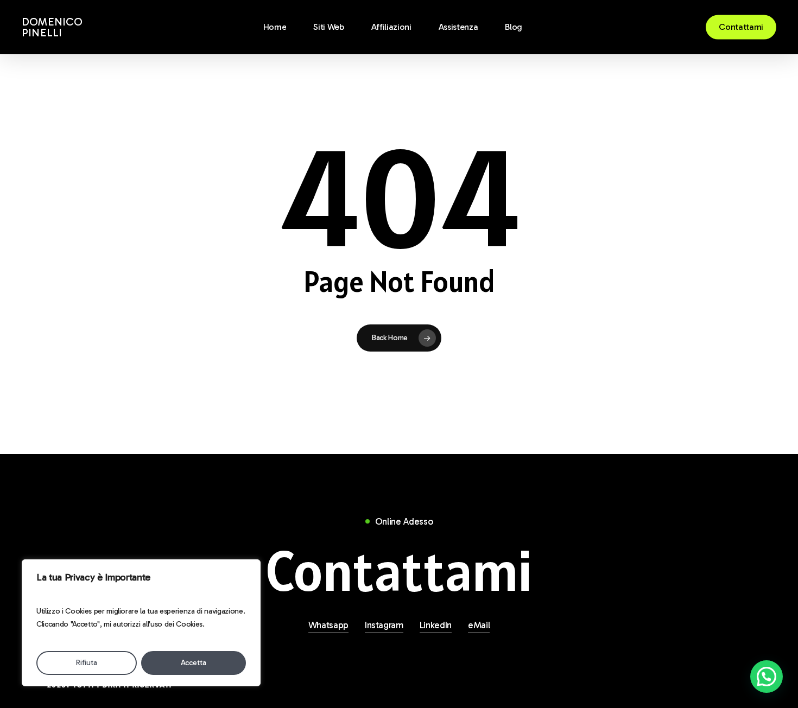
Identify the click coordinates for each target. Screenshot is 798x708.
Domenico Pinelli (52, 27)
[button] (399, 571)
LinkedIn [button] (436, 625)
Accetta (193, 662)
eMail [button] (479, 625)
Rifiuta (86, 662)
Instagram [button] (384, 625)
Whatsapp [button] (328, 625)
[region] (141, 622)
